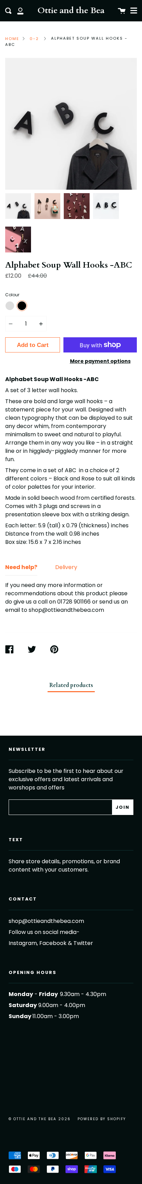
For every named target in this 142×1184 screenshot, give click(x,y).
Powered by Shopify (102, 1119)
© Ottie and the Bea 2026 (40, 1119)
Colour (12, 295)
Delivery (66, 567)
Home (12, 38)
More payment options (100, 361)
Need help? (21, 567)
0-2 (34, 38)
